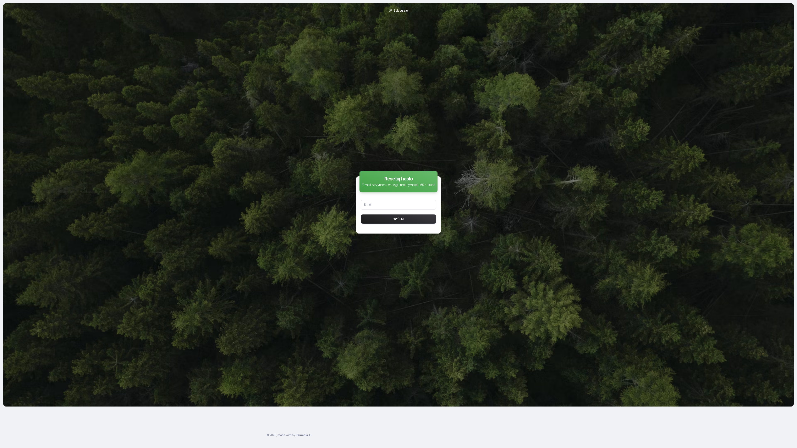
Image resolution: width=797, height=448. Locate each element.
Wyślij (399, 219)
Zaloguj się (400, 10)
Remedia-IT (304, 435)
